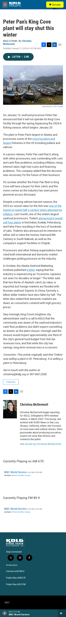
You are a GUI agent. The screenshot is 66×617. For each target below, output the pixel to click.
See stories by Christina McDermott (40, 444)
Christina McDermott (34, 404)
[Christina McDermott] (10, 409)
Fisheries (10, 382)
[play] (5, 613)
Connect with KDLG (15, 571)
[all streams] (62, 613)
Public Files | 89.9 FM (16, 584)
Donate (56, 4)
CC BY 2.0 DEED (57, 107)
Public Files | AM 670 (16, 578)
